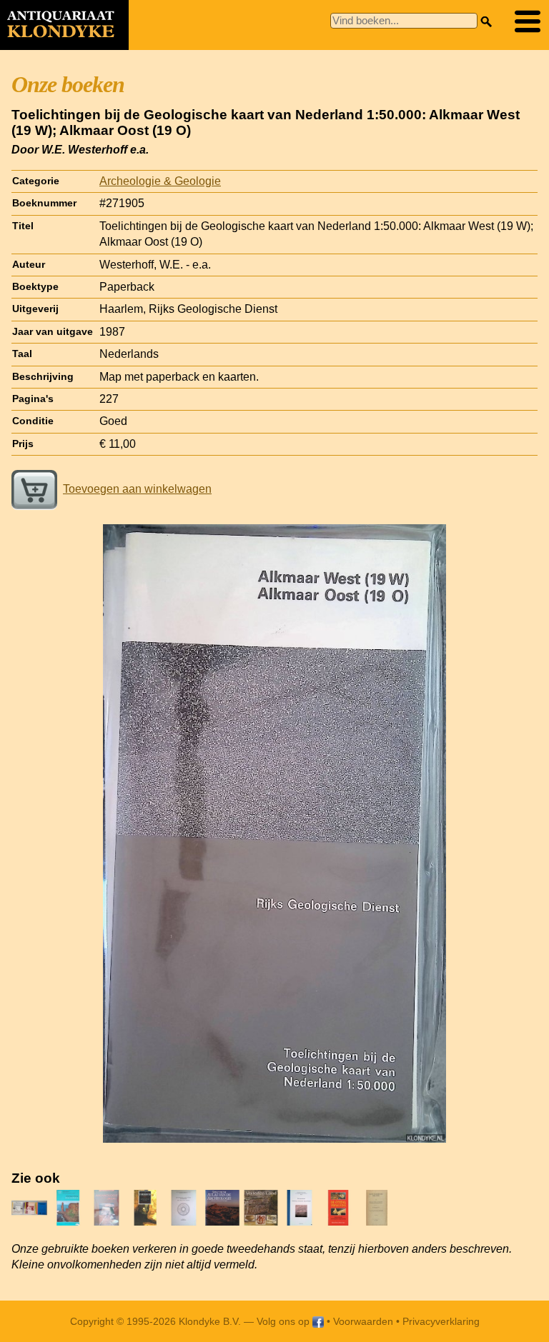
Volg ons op (284, 1321)
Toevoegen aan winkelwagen (137, 489)
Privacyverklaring (441, 1321)
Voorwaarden (363, 1321)
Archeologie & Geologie (160, 181)
